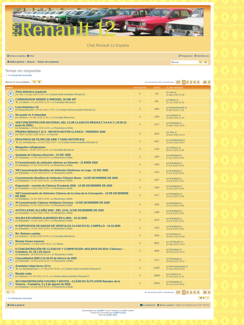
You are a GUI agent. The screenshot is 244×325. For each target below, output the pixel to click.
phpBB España (119, 313)
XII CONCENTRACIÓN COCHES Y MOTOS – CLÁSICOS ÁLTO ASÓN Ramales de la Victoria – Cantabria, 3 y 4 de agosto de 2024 (67, 283)
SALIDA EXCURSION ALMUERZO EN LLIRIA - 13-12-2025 (51, 218)
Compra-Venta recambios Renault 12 (67, 94)
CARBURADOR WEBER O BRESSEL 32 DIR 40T (45, 99)
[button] (178, 82)
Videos (59, 244)
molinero (23, 117)
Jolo (21, 94)
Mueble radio (23, 273)
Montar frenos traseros (29, 241)
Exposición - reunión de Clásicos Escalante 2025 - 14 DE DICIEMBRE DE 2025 (63, 185)
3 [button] (191, 82)
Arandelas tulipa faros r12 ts (33, 266)
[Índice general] (108, 24)
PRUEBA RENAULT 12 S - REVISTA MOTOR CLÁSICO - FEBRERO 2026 (60, 131)
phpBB (100, 310)
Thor (21, 134)
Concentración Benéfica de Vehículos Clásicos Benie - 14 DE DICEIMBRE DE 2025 (66, 178)
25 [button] (205, 82)
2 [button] (187, 82)
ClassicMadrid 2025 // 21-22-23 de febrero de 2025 (46, 258)
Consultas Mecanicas (65, 102)
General (54, 134)
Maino (26, 102)
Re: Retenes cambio (27, 233)
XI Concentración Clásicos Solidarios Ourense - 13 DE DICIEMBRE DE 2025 (62, 202)
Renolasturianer (31, 269)
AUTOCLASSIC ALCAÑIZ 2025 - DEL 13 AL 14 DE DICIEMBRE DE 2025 (59, 210)
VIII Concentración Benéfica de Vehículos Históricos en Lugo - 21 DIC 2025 (61, 170)
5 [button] (198, 82)
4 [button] (194, 82)
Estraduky (24, 128)
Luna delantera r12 (27, 107)
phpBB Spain (111, 315)
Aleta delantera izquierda (30, 91)
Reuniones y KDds (64, 128)
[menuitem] (30, 56)
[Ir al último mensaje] (176, 92)
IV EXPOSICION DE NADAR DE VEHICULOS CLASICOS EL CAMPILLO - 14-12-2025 (67, 225)
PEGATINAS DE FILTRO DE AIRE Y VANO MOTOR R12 (49, 139)
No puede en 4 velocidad (30, 114)
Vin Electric (24, 244)
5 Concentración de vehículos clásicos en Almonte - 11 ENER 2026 (56, 162)
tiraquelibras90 (26, 110)
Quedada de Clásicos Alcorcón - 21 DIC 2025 (43, 154)
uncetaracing (29, 142)
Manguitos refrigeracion (30, 147)
